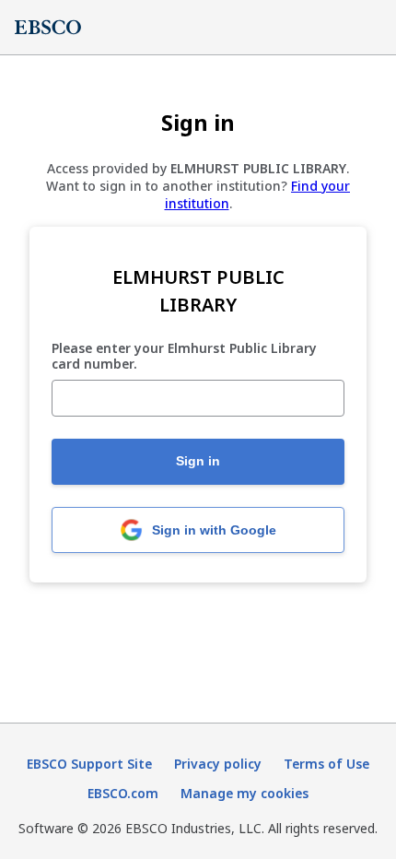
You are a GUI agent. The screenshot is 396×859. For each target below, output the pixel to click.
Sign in (198, 460)
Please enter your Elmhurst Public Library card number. (184, 356)
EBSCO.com (122, 793)
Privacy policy (218, 763)
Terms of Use (326, 763)
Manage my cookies (245, 793)
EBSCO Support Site (89, 763)
